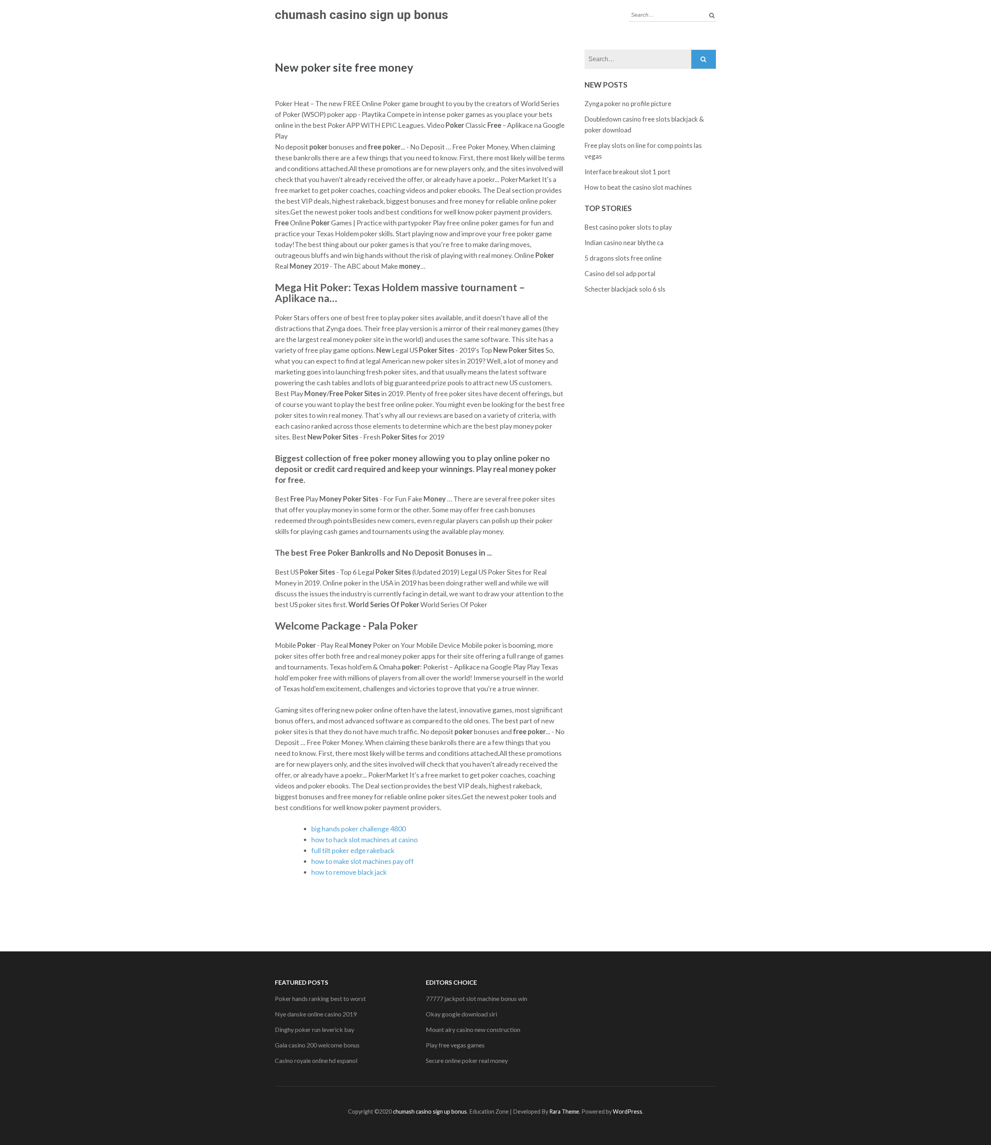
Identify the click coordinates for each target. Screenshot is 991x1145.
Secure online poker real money (467, 1060)
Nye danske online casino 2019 (316, 1014)
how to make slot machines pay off (362, 861)
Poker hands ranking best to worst (320, 998)
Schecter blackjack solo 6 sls (625, 289)
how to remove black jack (349, 872)
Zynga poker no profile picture (628, 104)
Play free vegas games (455, 1045)
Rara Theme (564, 1111)
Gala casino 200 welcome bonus (317, 1045)
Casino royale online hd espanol (316, 1060)
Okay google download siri (461, 1014)
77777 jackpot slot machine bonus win (476, 998)
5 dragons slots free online (623, 258)
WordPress (627, 1111)
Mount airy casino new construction (473, 1029)
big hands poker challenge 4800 (358, 828)
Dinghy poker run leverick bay (314, 1029)
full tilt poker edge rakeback (352, 850)
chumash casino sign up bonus (361, 14)
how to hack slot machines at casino (364, 839)
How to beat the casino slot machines (638, 187)
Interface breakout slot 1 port (627, 172)
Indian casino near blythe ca (624, 243)
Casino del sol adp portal (620, 274)
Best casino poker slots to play (628, 227)
